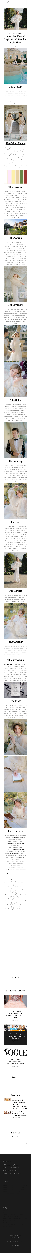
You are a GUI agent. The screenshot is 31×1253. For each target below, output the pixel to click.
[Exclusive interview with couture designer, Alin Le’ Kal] (15, 1001)
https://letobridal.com (19, 857)
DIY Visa (15, 925)
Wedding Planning (15, 33)
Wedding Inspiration (15, 1083)
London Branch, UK (10, 1199)
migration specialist (15, 922)
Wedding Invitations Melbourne (15, 1185)
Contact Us (7, 1210)
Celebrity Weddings (14, 1079)
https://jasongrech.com (11, 853)
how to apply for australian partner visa (15, 939)
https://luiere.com (22, 883)
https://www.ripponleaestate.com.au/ (15, 869)
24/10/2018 (15, 1066)
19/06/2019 (15, 1020)
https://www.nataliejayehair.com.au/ (15, 895)
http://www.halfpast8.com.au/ (15, 849)
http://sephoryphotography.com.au (15, 837)
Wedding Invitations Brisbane (14, 1189)
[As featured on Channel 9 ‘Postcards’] (15, 1029)
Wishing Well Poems (10, 1216)
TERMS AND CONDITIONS (15, 1235)
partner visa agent (15, 919)
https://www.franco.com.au (15, 879)
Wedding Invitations (10, 664)
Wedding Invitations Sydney (13, 1187)
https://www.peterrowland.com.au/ (15, 873)
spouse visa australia (15, 931)
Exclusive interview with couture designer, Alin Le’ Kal (15, 1015)
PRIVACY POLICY (15, 1237)
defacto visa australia (15, 928)
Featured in (14, 1081)
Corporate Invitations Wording (15, 1218)
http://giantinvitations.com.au (15, 843)
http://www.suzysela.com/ (15, 889)
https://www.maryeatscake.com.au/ (15, 901)
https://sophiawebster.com (15, 863)
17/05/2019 (15, 1041)
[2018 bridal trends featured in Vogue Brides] (15, 1052)
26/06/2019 (15, 46)
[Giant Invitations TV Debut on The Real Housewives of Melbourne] (7, 1112)
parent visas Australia (15, 933)
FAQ (4, 1212)
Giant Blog (7, 1222)
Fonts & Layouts (9, 1220)
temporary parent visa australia (15, 936)
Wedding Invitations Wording (14, 1214)
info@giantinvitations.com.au (12, 1173)
